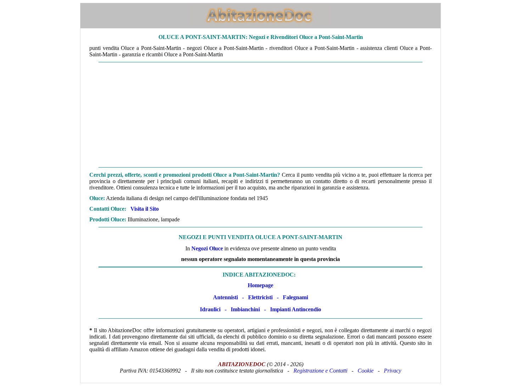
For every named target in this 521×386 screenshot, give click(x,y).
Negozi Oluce (207, 248)
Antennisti (225, 297)
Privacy (392, 371)
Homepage (260, 285)
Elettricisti (260, 297)
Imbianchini (245, 309)
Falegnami (295, 297)
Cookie (366, 371)
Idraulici (210, 309)
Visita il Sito (144, 209)
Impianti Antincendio (295, 309)
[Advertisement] (260, 114)
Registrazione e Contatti (320, 371)
